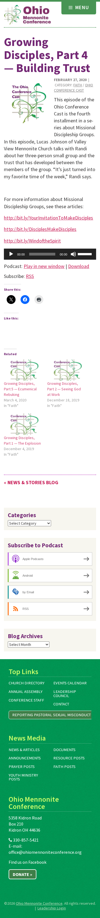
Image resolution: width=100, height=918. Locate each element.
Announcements (25, 757)
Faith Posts (64, 766)
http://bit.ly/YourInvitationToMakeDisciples (48, 218)
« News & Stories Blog (31, 482)
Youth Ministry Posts (23, 777)
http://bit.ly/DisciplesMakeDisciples (40, 229)
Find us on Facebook (27, 862)
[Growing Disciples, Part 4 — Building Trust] (27, 101)
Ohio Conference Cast (73, 88)
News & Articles (24, 749)
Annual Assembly (25, 691)
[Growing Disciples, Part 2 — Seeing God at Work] (66, 370)
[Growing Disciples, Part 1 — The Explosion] (23, 424)
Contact (61, 704)
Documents (64, 749)
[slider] (85, 254)
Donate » (22, 874)
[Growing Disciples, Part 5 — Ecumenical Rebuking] (23, 370)
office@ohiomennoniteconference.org (45, 852)
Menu (81, 7)
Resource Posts (69, 757)
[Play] (11, 254)
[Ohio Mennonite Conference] (27, 14)
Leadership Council (64, 693)
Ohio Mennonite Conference (39, 903)
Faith (77, 85)
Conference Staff (26, 700)
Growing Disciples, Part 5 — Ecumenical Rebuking (20, 389)
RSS (30, 276)
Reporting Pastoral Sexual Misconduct (51, 714)
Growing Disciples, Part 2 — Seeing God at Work (64, 389)
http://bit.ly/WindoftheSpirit (32, 241)
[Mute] (73, 254)
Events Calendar (70, 682)
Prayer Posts (22, 766)
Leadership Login (52, 908)
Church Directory (26, 682)
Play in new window (44, 266)
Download (78, 266)
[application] (50, 254)
